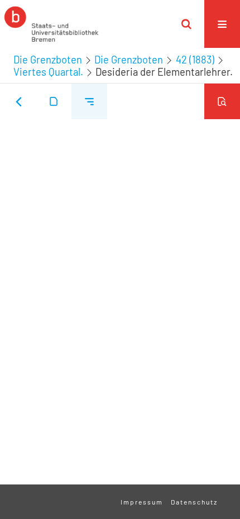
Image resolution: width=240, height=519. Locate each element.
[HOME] (51, 24)
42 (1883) (195, 59)
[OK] (186, 24)
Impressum (142, 502)
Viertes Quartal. (48, 72)
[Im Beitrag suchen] (222, 101)
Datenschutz (194, 502)
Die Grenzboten (47, 59)
